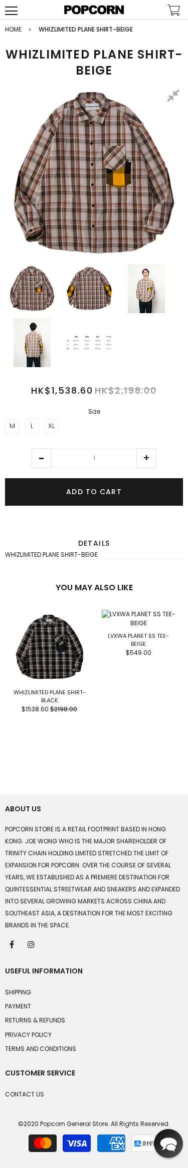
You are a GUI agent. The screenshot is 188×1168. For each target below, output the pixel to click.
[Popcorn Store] (94, 10)
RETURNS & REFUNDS (35, 1020)
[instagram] (31, 943)
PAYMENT (18, 1006)
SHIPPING (18, 992)
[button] (42, 458)
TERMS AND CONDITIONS (40, 1048)
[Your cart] (173, 11)
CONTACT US (24, 1094)
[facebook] (12, 943)
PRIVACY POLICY (28, 1034)
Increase (146, 458)
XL (51, 426)
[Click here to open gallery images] (175, 97)
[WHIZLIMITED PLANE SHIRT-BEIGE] (32, 289)
